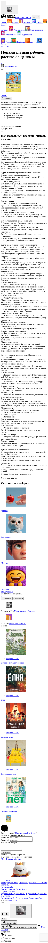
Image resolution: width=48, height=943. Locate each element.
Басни (24, 889)
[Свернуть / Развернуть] (36, 17)
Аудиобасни (41, 894)
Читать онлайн (7, 887)
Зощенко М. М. (12, 659)
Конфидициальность (9, 883)
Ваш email (5, 840)
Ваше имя (5, 838)
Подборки (17, 898)
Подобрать (5, 896)
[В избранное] (2, 69)
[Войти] (9, 9)
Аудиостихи (31, 894)
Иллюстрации (41, 883)
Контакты (5, 885)
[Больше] (2, 131)
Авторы (25, 898)
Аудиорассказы (18, 894)
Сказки (4, 889)
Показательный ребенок (25, 833)
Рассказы (5, 46)
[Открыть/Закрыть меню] (3, 3)
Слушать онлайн (8, 891)
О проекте (5, 880)
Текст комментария (9, 843)
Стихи (18, 889)
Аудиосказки (6, 894)
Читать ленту (6, 898)
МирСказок (12, 900)
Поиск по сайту (35, 898)
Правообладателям (27, 883)
